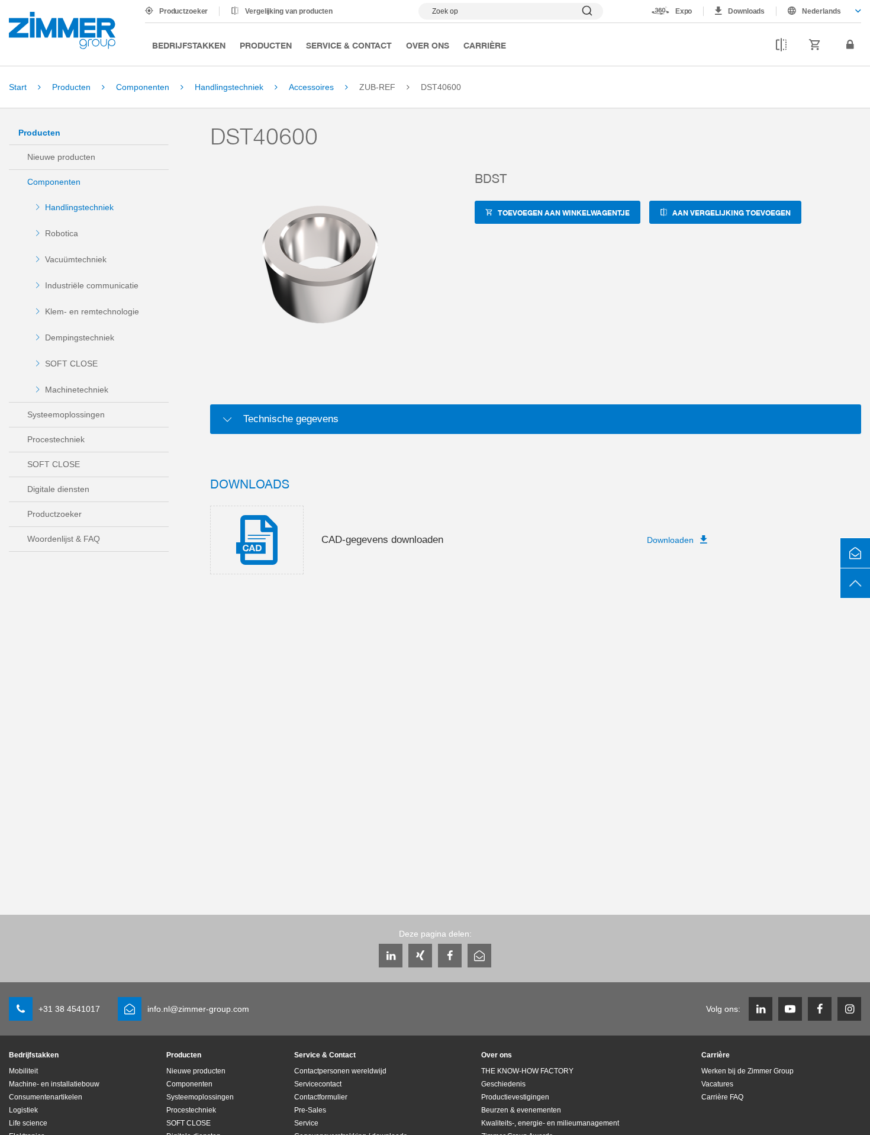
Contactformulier (320, 1097)
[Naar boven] (855, 583)
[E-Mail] (479, 955)
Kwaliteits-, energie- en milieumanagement (550, 1123)
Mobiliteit (23, 1071)
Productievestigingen (515, 1097)
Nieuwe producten (61, 157)
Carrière (484, 45)
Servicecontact (317, 1084)
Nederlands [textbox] (821, 11)
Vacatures (717, 1084)
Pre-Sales (310, 1110)
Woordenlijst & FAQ (63, 539)
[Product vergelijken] (781, 45)
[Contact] (855, 553)
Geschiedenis (503, 1084)
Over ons (427, 45)
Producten (266, 45)
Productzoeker (183, 11)
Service (306, 1123)
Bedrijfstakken (188, 45)
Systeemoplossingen (66, 414)
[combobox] (818, 11)
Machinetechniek (76, 389)
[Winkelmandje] (814, 45)
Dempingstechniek (79, 337)
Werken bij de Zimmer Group (747, 1071)
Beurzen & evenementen (521, 1110)
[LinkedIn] (390, 955)
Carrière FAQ (722, 1097)
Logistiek (23, 1110)
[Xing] (420, 955)
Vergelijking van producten (289, 11)
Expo (683, 11)
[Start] (62, 30)
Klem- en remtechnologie (92, 311)
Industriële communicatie (91, 285)
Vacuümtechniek (76, 259)
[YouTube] (790, 1009)
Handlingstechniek (79, 207)
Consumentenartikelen (45, 1097)
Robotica (61, 233)
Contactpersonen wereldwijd (340, 1071)
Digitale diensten (58, 489)
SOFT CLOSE (71, 363)
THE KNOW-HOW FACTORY (527, 1071)
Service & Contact (349, 45)
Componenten (53, 182)
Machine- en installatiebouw (54, 1084)
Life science (28, 1123)
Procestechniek (56, 439)
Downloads (746, 11)
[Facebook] (450, 955)
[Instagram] (849, 1009)
